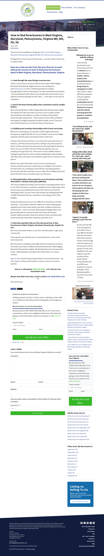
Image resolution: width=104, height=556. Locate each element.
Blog (61, 12)
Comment (15, 356)
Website (13, 389)
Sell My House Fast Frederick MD (77, 437)
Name (13, 382)
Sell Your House (53, 7)
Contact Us (90, 24)
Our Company (79, 7)
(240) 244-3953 (88, 22)
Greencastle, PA (72, 455)
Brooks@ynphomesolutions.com (18, 543)
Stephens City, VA (72, 461)
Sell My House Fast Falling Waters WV (78, 428)
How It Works (66, 7)
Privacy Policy (91, 541)
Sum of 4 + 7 (16, 405)
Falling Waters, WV (72, 452)
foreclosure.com (20, 89)
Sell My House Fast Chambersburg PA (78, 416)
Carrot (33, 549)
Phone (14, 329)
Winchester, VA (71, 464)
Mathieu (16, 48)
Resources (92, 539)
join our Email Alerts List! (54, 276)
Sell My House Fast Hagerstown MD (78, 439)
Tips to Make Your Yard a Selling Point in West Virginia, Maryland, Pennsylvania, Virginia (79, 347)
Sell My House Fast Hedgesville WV (77, 431)
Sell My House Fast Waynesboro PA (77, 422)
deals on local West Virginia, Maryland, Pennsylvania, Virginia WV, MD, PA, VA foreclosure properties (36, 53)
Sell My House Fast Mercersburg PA (78, 419)
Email (41, 329)
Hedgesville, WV (72, 476)
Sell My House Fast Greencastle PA (77, 425)
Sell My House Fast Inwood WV (76, 434)
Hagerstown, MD (72, 449)
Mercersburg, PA (72, 467)
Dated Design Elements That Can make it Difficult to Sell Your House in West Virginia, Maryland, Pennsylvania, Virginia (80, 325)
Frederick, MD (71, 470)
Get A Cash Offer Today (88, 527)
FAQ (85, 24)
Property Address (18, 323)
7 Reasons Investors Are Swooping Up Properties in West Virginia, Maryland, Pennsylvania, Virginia (78, 332)
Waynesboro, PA (72, 458)
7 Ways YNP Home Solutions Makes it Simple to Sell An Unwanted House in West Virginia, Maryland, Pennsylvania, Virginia (80, 339)
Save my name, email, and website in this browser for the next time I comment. (36, 400)
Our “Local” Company (88, 536)
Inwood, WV (71, 473)
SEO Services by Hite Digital (87, 546)
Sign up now (15, 258)
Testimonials (52, 12)
